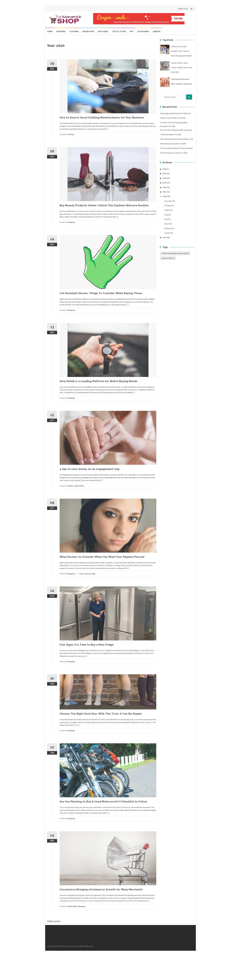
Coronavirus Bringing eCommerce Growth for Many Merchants (101, 889)
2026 (164, 169)
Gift (132, 31)
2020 (165, 196)
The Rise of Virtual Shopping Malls (173, 122)
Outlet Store (119, 31)
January (167, 233)
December (168, 201)
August (167, 210)
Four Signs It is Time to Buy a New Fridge (87, 644)
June (166, 215)
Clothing (73, 31)
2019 (164, 237)
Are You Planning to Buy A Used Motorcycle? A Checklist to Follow (103, 801)
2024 (164, 178)
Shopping (60, 31)
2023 (164, 183)
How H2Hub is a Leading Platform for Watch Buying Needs (98, 381)
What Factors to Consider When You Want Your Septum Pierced (102, 556)
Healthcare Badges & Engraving (175, 253)
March (166, 224)
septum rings (90, 574)
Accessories (143, 31)
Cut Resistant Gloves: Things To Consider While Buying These (101, 293)
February (167, 228)
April (166, 219)
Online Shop (88, 31)
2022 (164, 187)
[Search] (189, 97)
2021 (164, 192)
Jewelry (156, 31)
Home (49, 31)
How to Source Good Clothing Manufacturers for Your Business (102, 117)
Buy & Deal (103, 31)
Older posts (53, 921)
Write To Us (183, 9)
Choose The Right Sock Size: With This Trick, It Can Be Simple (101, 713)
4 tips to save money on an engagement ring (89, 469)
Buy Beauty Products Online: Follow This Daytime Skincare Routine (104, 205)
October (167, 205)
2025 (164, 173)
